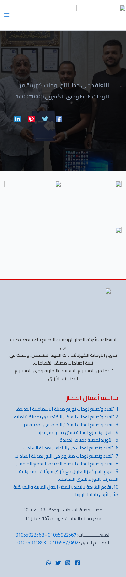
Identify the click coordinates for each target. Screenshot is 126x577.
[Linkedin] (17, 118)
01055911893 (31, 542)
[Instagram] (68, 563)
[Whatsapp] (48, 563)
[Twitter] (45, 118)
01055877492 (64, 542)
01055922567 (62, 535)
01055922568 (30, 535)
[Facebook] (59, 118)
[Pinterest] (31, 118)
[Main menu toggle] (7, 15)
